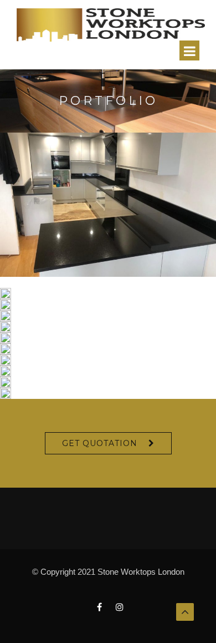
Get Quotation (99, 443)
